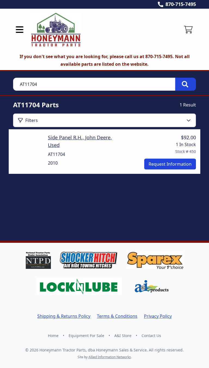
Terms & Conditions (117, 316)
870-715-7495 (180, 4)
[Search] (185, 84)
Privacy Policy (158, 316)
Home (53, 335)
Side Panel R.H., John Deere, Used (80, 141)
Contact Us (151, 335)
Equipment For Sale (86, 335)
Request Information (170, 164)
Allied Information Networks (109, 357)
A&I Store (122, 335)
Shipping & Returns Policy (63, 316)
